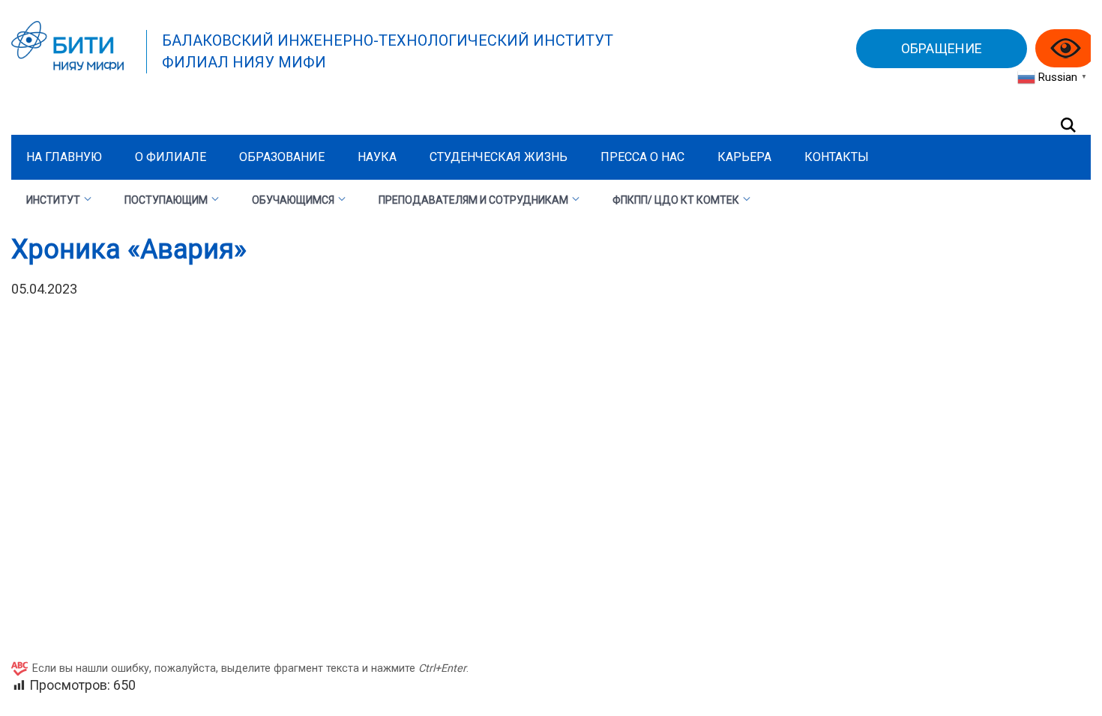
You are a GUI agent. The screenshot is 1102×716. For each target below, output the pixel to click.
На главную (64, 157)
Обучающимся (293, 200)
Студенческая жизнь (498, 157)
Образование (282, 157)
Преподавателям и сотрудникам (473, 200)
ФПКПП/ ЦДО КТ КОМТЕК (675, 200)
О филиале (170, 157)
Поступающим (166, 200)
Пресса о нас (642, 157)
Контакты (836, 157)
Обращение (941, 48)
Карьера (744, 157)
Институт (53, 200)
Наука (377, 157)
